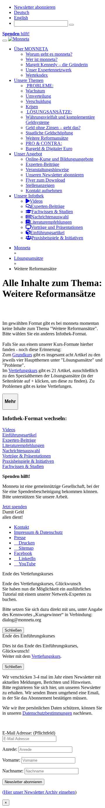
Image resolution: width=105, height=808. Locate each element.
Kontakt (21, 527)
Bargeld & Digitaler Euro (49, 148)
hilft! (15, 33)
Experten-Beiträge (42, 164)
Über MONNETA (31, 48)
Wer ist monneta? (41, 59)
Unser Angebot (28, 153)
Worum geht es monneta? (49, 54)
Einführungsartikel (19, 434)
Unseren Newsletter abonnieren (55, 174)
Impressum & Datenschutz (38, 532)
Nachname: (12, 770)
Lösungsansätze (28, 258)
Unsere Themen (28, 80)
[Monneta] (18, 38)
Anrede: (9, 749)
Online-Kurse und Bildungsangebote (59, 159)
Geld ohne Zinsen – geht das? (53, 127)
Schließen (13, 630)
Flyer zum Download (45, 180)
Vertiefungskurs (22, 370)
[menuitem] (21, 12)
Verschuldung (38, 101)
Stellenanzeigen (40, 185)
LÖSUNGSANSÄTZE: (49, 111)
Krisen (32, 106)
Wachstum (35, 90)
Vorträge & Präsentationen (26, 455)
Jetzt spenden (14, 506)
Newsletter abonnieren (34, 7)
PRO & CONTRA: (44, 143)
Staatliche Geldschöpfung (49, 132)
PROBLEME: (39, 85)
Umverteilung (38, 96)
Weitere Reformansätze (47, 138)
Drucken (26, 542)
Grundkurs (22, 354)
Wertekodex (37, 75)
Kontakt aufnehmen (44, 190)
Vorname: (11, 760)
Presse (20, 537)
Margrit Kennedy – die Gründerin (57, 64)
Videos (8, 429)
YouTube (27, 563)
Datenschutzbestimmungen (47, 713)
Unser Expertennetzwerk (48, 69)
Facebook (23, 553)
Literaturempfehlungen (23, 445)
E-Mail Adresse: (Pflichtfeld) (28, 732)
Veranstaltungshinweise (47, 169)
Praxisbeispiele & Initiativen (28, 461)
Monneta (22, 247)
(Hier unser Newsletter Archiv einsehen (38, 792)
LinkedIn (27, 558)
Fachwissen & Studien (23, 466)
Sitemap (26, 548)
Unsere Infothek (29, 195)
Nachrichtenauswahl (21, 450)
